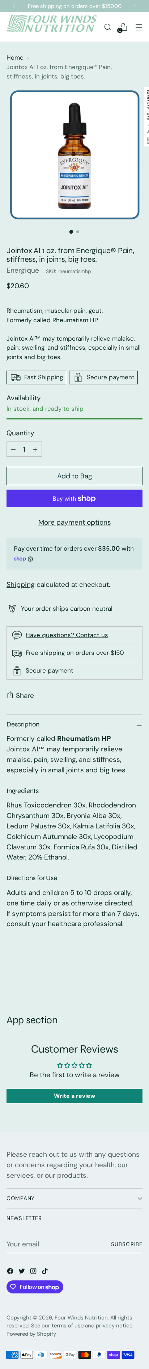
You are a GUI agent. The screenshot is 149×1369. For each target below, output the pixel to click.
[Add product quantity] (13, 449)
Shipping (21, 584)
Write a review (74, 1096)
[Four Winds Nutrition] (52, 27)
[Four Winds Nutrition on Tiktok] (45, 1272)
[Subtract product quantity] (35, 449)
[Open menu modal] (138, 27)
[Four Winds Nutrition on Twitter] (22, 1272)
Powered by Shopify (31, 1334)
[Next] (135, 6)
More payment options (74, 522)
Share (25, 695)
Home (15, 57)
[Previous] (14, 6)
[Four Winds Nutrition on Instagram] (34, 1272)
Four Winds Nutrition (81, 1317)
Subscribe (126, 1244)
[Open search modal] (107, 27)
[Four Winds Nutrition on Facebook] (11, 1272)
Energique (23, 270)
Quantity (20, 433)
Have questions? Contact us (67, 635)
